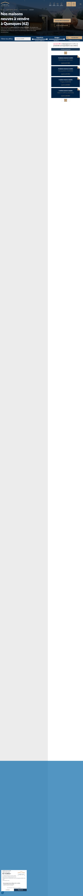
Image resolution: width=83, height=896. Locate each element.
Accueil (2, 9)
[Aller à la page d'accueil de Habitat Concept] (5, 4)
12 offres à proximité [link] (62, 25)
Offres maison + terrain (11, 9)
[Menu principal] (80, 4)
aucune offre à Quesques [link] (62, 20)
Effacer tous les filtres (74, 40)
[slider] (32, 39)
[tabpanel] (65, 77)
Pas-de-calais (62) (23, 9)
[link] (50, 4)
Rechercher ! (74, 37)
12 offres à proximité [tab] (65, 49)
